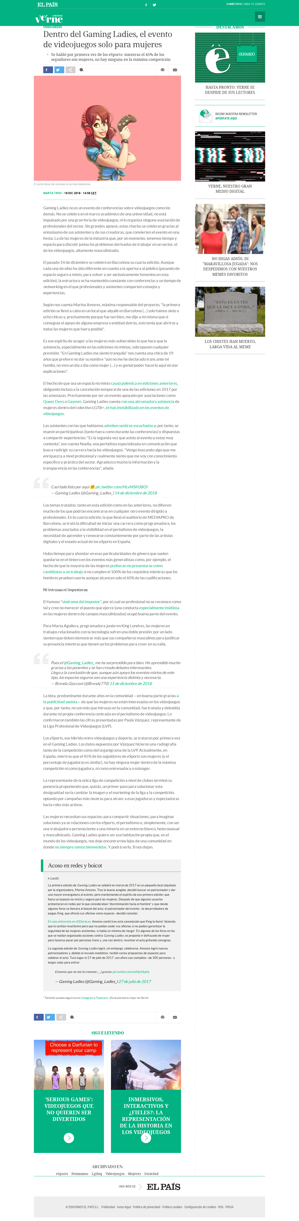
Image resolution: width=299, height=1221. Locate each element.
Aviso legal (124, 1207)
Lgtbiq (97, 1174)
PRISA (229, 1207)
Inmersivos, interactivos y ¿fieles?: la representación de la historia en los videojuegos (146, 1116)
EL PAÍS (163, 1186)
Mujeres (134, 1174)
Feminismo (79, 1174)
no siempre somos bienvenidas (81, 847)
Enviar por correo (175, 70)
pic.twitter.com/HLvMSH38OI (121, 487)
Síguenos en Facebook (146, 4)
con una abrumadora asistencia (147, 401)
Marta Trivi (52, 193)
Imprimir (163, 70)
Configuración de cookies (200, 1207)
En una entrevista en (69, 921)
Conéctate (234, 4)
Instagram (87, 997)
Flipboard (102, 997)
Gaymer (74, 401)
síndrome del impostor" (81, 601)
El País (48, 4)
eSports (62, 1174)
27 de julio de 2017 (134, 981)
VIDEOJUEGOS (52, 27)
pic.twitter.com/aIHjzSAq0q (130, 972)
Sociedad (151, 1174)
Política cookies (172, 1207)
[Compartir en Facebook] (48, 69)
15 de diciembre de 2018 (131, 683)
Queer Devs (53, 401)
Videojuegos (115, 1174)
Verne (49, 18)
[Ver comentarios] (83, 69)
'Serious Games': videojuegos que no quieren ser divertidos (68, 1109)
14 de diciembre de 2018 (135, 493)
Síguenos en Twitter (154, 4)
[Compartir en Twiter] (59, 69)
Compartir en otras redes (70, 69)
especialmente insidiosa (159, 607)
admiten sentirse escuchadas (128, 425)
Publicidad (108, 1207)
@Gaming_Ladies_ (79, 662)
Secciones (260, 16)
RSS (220, 1207)
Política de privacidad (146, 1207)
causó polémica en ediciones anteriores (144, 383)
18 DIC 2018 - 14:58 (80, 193)
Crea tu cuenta (254, 4)
